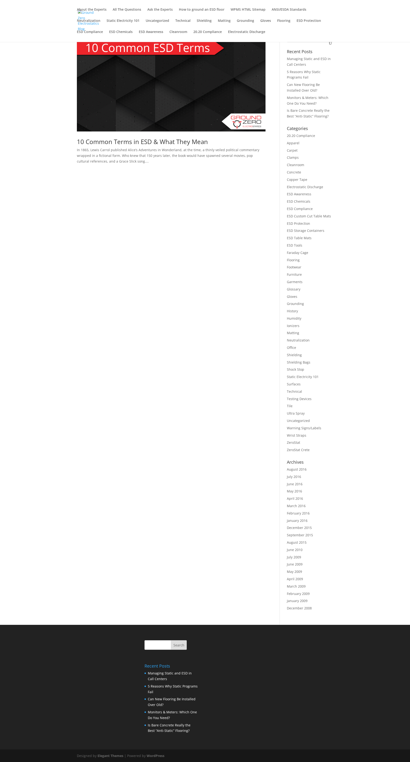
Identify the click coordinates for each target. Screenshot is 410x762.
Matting (224, 21)
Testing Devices (299, 399)
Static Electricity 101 (123, 21)
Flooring (283, 21)
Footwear (294, 267)
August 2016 (297, 469)
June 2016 (295, 484)
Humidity (294, 318)
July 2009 (294, 557)
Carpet (292, 150)
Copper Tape (297, 179)
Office (291, 347)
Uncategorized (157, 21)
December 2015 (299, 527)
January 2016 (297, 520)
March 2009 (296, 586)
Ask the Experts (160, 10)
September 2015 (300, 535)
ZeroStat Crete (298, 450)
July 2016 (294, 476)
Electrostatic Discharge (246, 32)
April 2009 (295, 579)
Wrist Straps (296, 435)
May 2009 (294, 571)
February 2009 (298, 593)
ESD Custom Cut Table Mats (309, 216)
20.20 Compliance (207, 32)
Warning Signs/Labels (304, 428)
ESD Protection (309, 21)
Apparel (293, 143)
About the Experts (92, 10)
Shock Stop (295, 369)
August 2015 (297, 542)
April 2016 (295, 498)
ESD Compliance (90, 32)
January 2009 (297, 600)
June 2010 (295, 549)
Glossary (293, 289)
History (292, 311)
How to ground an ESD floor (201, 10)
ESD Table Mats (299, 238)
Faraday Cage (297, 252)
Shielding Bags (298, 362)
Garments (295, 282)
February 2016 (298, 513)
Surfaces (294, 384)
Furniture (294, 274)
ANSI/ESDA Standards (289, 10)
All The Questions (127, 10)
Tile (290, 406)
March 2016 (296, 506)
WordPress (155, 755)
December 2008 (299, 608)
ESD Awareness (151, 32)
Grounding (245, 21)
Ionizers (293, 325)
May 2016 (294, 491)
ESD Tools (294, 245)
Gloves (265, 21)
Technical (183, 21)
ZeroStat (293, 442)
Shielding (204, 21)
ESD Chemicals (121, 32)
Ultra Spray (296, 413)
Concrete (294, 172)
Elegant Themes (110, 755)
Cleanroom (178, 32)
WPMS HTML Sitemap (248, 10)
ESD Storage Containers (305, 230)
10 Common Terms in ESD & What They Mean (142, 141)
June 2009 (295, 564)
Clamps (293, 157)
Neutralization (88, 21)
